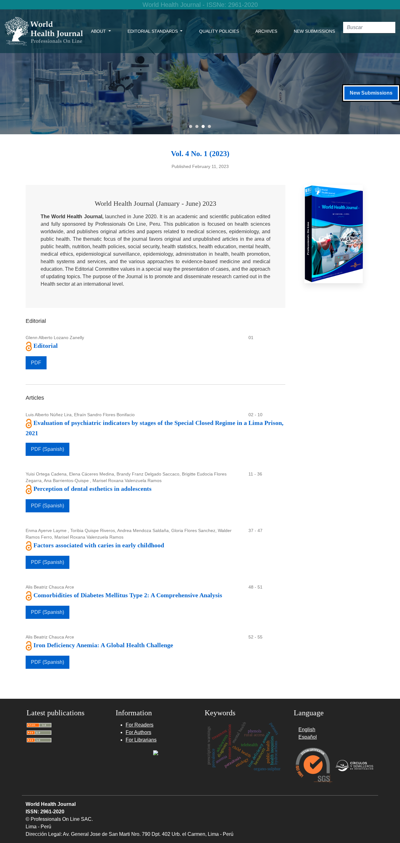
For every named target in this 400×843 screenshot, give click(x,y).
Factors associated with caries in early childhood (98, 545)
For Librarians (141, 739)
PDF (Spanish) (47, 449)
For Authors (138, 732)
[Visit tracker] (155, 752)
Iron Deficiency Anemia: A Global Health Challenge (103, 645)
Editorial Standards (153, 31)
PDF (36, 362)
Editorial (45, 345)
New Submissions (314, 31)
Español (307, 737)
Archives (266, 31)
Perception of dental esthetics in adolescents (92, 488)
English (306, 729)
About (99, 31)
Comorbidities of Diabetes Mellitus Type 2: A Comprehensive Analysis (127, 595)
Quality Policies (219, 31)
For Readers (139, 724)
